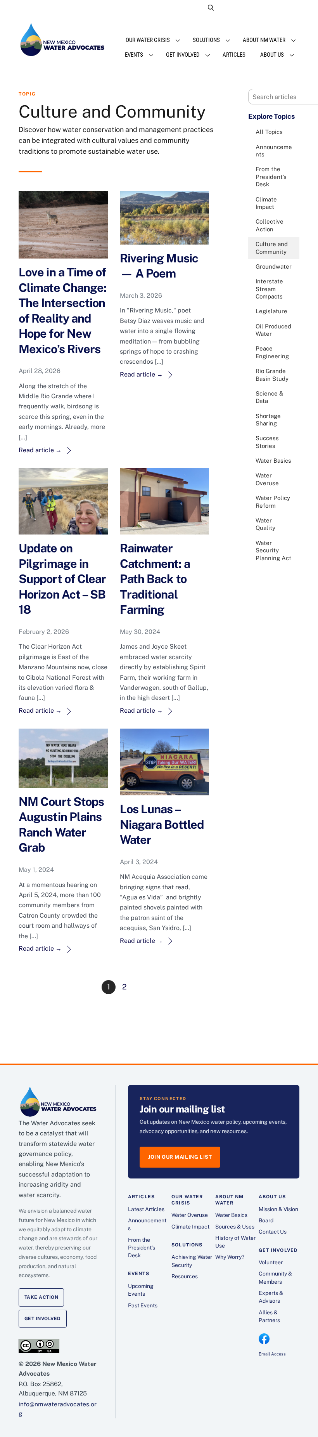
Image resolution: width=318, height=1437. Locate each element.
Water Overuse (267, 479)
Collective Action (269, 225)
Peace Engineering (272, 352)
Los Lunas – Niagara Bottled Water (162, 824)
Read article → (40, 450)
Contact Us (273, 1232)
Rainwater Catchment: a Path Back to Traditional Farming (155, 578)
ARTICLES (234, 54)
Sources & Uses (234, 1227)
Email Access (272, 1354)
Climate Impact (266, 203)
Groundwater (274, 266)
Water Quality (265, 524)
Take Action (41, 1297)
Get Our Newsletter (265, 6)
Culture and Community (272, 248)
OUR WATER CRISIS (148, 39)
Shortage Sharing (268, 420)
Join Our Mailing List (180, 1157)
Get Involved (42, 1318)
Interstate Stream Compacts (269, 289)
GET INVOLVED (183, 54)
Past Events (142, 1305)
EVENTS (134, 54)
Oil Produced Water (273, 330)
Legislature (271, 311)
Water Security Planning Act (273, 550)
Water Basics (273, 460)
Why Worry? (229, 1257)
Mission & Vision (278, 1209)
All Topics (269, 131)
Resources (184, 1276)
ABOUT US (272, 54)
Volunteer (271, 1262)
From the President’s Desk (271, 176)
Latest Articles (146, 1209)
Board (266, 1220)
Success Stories (267, 442)
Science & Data (269, 397)
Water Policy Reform (273, 502)
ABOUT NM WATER (264, 39)
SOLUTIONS (206, 39)
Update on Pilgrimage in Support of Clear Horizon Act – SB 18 (62, 578)
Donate (282, 21)
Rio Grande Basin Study (272, 375)
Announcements (274, 151)
